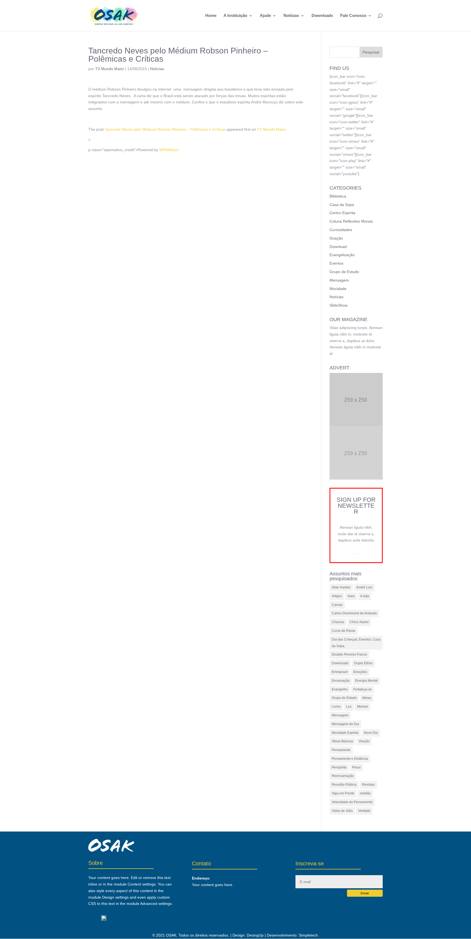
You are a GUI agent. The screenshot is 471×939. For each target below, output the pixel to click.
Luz (349, 706)
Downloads (322, 16)
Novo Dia (371, 733)
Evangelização (342, 255)
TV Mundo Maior (109, 69)
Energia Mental (366, 681)
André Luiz (364, 587)
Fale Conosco (353, 16)
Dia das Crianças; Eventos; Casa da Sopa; (356, 643)
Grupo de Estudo (344, 272)
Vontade (364, 811)
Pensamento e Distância (350, 759)
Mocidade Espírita (345, 733)
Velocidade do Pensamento (352, 802)
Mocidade (338, 288)
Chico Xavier (359, 622)
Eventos (336, 263)
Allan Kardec (341, 587)
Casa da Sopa (342, 204)
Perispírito (339, 767)
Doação (336, 238)
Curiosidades (341, 230)
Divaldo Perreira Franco (349, 654)
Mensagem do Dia (345, 724)
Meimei (362, 706)
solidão (365, 793)
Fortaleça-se (362, 689)
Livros (336, 706)
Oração (364, 741)
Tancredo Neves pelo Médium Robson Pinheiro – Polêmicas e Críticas (165, 129)
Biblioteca (338, 196)
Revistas (368, 785)
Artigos (337, 596)
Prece (356, 767)
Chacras (338, 622)
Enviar (365, 893)
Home (210, 16)
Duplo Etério (363, 663)
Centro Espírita (342, 213)
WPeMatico (169, 150)
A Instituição (235, 16)
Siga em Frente (343, 793)
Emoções (360, 672)
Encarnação (341, 681)
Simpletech (308, 935)
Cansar (337, 605)
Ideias (366, 698)
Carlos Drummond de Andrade (354, 613)
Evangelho (340, 689)
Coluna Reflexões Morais (351, 221)
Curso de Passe (343, 631)
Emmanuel (340, 672)
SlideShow (339, 305)
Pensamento (341, 750)
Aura (351, 596)
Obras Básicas (342, 741)
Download (338, 246)
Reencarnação (343, 776)
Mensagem (339, 280)
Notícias (291, 16)
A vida (364, 596)
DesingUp (255, 935)
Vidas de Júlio (342, 811)
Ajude (265, 16)
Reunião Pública (344, 785)
